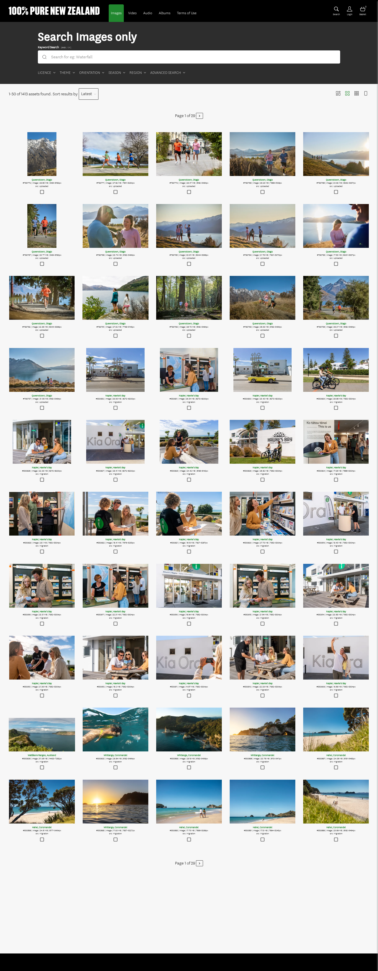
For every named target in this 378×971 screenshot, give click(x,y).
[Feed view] (365, 94)
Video (132, 13)
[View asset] (42, 154)
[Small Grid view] (356, 94)
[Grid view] (347, 94)
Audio (147, 13)
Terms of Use (186, 13)
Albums (164, 13)
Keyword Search (54, 46)
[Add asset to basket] (42, 192)
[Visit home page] (54, 11)
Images (116, 13)
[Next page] (199, 116)
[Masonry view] (338, 94)
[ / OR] (66, 47)
